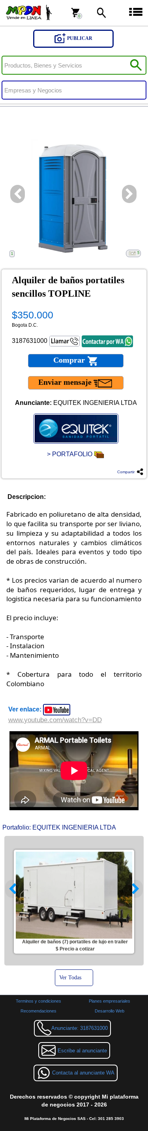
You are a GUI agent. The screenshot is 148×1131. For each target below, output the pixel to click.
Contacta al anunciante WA (83, 1073)
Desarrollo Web (109, 1011)
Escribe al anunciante (82, 1051)
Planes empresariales (109, 1001)
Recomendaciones (38, 1011)
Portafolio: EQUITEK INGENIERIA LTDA (59, 827)
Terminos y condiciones (38, 1001)
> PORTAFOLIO (70, 454)
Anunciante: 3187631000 (79, 1028)
